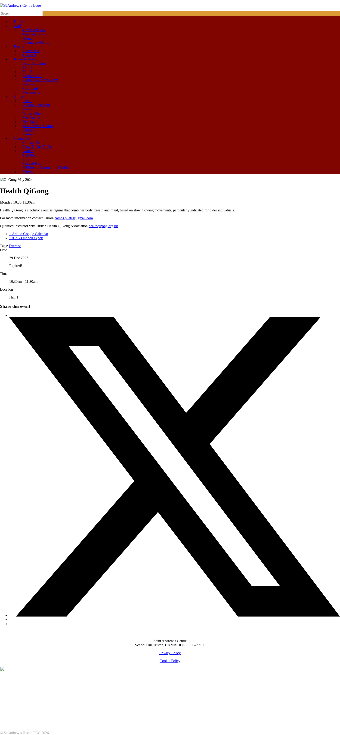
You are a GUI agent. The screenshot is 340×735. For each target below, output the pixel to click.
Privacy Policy (170, 653)
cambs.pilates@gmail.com (74, 218)
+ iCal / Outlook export (26, 238)
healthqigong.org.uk (103, 226)
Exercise (15, 246)
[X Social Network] (174, 615)
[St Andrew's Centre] (20, 5)
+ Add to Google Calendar (28, 234)
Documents (31, 92)
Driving (28, 172)
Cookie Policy (170, 661)
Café (17, 26)
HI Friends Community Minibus (46, 168)
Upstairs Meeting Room (40, 80)
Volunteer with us (36, 42)
